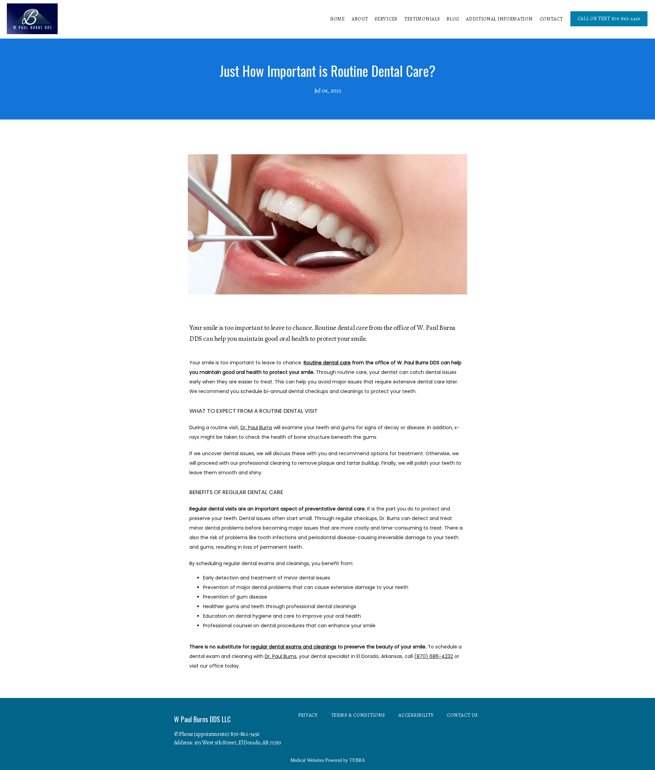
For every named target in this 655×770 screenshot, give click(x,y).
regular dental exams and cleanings (293, 646)
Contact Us (462, 715)
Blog (453, 19)
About (360, 19)
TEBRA (357, 760)
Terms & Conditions (358, 715)
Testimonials (422, 19)
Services (386, 19)
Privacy (308, 715)
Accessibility (415, 715)
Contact (551, 19)
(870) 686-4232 (433, 656)
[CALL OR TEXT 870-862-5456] (609, 25)
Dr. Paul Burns (256, 427)
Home (337, 19)
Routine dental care (327, 362)
